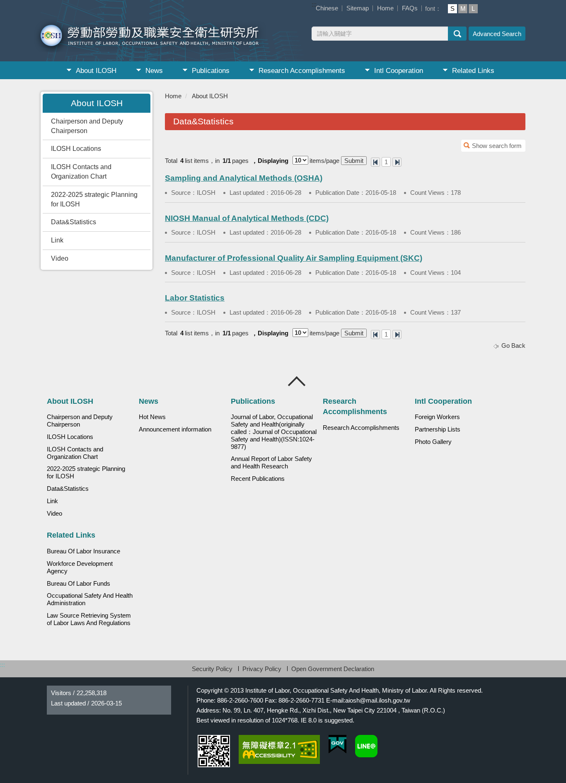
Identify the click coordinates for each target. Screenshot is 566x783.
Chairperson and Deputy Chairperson (87, 126)
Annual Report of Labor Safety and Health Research (271, 463)
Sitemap (357, 8)
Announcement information (175, 429)
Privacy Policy (261, 668)
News (154, 71)
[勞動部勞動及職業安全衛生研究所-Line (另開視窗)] (366, 746)
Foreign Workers (437, 417)
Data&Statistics (73, 221)
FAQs (410, 8)
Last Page (397, 162)
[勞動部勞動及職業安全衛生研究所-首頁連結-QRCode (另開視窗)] (213, 751)
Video (59, 258)
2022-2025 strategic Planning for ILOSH (94, 199)
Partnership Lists (437, 429)
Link (57, 240)
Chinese (327, 8)
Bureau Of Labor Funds (78, 583)
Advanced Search (497, 33)
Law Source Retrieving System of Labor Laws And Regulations (89, 619)
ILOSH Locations (76, 148)
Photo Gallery (433, 442)
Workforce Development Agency (80, 567)
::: (314, 4)
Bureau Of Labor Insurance (83, 551)
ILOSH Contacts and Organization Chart (81, 171)
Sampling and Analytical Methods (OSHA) (243, 178)
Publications (211, 71)
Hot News (152, 417)
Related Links (473, 71)
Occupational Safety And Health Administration (90, 599)
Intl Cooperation (398, 71)
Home (385, 8)
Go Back (513, 345)
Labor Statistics (195, 297)
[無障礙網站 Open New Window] (279, 749)
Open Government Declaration (332, 668)
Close (297, 381)
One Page (375, 162)
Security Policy (212, 668)
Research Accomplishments (302, 71)
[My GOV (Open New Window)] (337, 744)
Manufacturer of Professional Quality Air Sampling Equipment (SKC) (293, 258)
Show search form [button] (497, 145)
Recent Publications (258, 478)
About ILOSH (96, 71)
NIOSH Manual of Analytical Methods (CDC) (247, 218)
